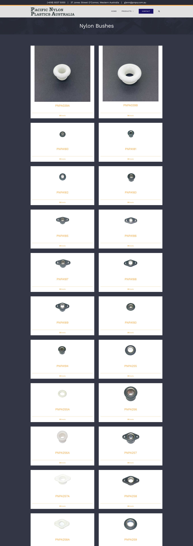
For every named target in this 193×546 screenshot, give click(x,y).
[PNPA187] (62, 264)
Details (63, 115)
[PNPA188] (130, 264)
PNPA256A (62, 452)
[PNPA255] (130, 351)
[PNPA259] (130, 524)
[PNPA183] (130, 177)
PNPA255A (62, 409)
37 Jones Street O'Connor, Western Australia (95, 2)
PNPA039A (62, 105)
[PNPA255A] (62, 394)
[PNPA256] (130, 394)
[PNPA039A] (62, 74)
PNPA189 (62, 322)
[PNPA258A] (62, 524)
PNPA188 (131, 279)
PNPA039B (130, 105)
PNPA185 (62, 235)
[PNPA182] (62, 177)
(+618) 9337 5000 (56, 2)
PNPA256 (130, 409)
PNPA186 (131, 235)
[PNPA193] (130, 307)
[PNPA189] (62, 307)
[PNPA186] (130, 221)
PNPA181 (130, 149)
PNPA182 (62, 192)
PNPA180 (62, 149)
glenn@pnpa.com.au (135, 2)
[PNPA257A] (62, 481)
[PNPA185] (62, 221)
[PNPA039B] (130, 73)
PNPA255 (130, 366)
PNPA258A (62, 539)
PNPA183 (130, 192)
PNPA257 (130, 452)
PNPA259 (130, 539)
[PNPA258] (130, 481)
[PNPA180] (62, 134)
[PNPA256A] (62, 438)
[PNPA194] (62, 351)
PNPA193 (130, 322)
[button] (159, 11)
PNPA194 (62, 366)
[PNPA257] (130, 438)
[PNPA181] (130, 134)
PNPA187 (62, 279)
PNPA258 (130, 496)
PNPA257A (62, 496)
